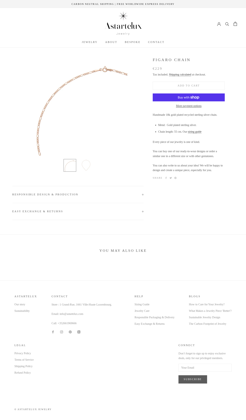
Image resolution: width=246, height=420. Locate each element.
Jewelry (90, 42)
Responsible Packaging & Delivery (155, 317)
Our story (19, 304)
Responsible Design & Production (45, 194)
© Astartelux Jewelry (33, 409)
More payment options (189, 105)
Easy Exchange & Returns (37, 211)
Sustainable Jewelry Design (204, 317)
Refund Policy (22, 372)
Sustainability (22, 310)
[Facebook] (166, 178)
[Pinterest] (175, 178)
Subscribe (193, 379)
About (111, 42)
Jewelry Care (142, 310)
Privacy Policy (22, 353)
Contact (156, 42)
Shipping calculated (180, 74)
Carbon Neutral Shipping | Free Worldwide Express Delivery (123, 4)
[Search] (227, 24)
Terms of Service (24, 359)
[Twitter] (171, 178)
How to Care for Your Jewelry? (207, 304)
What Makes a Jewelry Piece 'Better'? (210, 310)
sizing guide (195, 131)
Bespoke (132, 42)
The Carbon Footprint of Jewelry (207, 323)
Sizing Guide (142, 304)
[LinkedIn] (78, 331)
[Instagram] (61, 331)
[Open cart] (235, 24)
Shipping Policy (23, 366)
